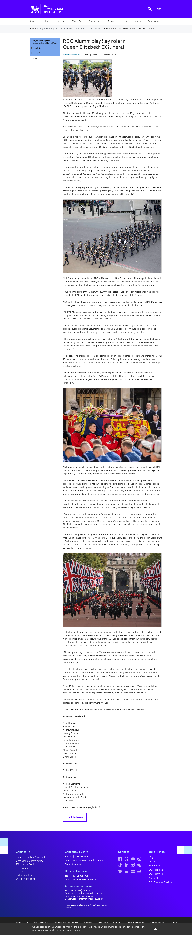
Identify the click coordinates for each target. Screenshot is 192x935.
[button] (48, 21)
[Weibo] (133, 865)
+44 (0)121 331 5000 (25, 879)
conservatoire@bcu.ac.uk (84, 879)
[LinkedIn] (127, 865)
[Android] (139, 871)
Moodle (152, 862)
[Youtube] (133, 859)
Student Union (156, 874)
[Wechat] (139, 865)
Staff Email (154, 866)
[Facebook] (120, 859)
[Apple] (127, 871)
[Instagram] (139, 859)
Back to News (75, 817)
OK (155, 929)
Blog (35, 58)
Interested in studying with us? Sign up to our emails (88, 906)
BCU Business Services (160, 882)
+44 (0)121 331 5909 (78, 857)
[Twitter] (127, 859)
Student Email (156, 870)
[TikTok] (120, 865)
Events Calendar (73, 864)
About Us (80, 29)
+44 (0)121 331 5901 (78, 876)
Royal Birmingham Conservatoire (55, 29)
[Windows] (133, 871)
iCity (151, 857)
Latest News (95, 29)
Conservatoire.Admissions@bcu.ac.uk (83, 893)
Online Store (155, 878)
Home (33, 29)
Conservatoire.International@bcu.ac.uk (84, 899)
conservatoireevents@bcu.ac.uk (87, 860)
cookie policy (49, 930)
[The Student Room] (120, 871)
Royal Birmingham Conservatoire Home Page (45, 42)
